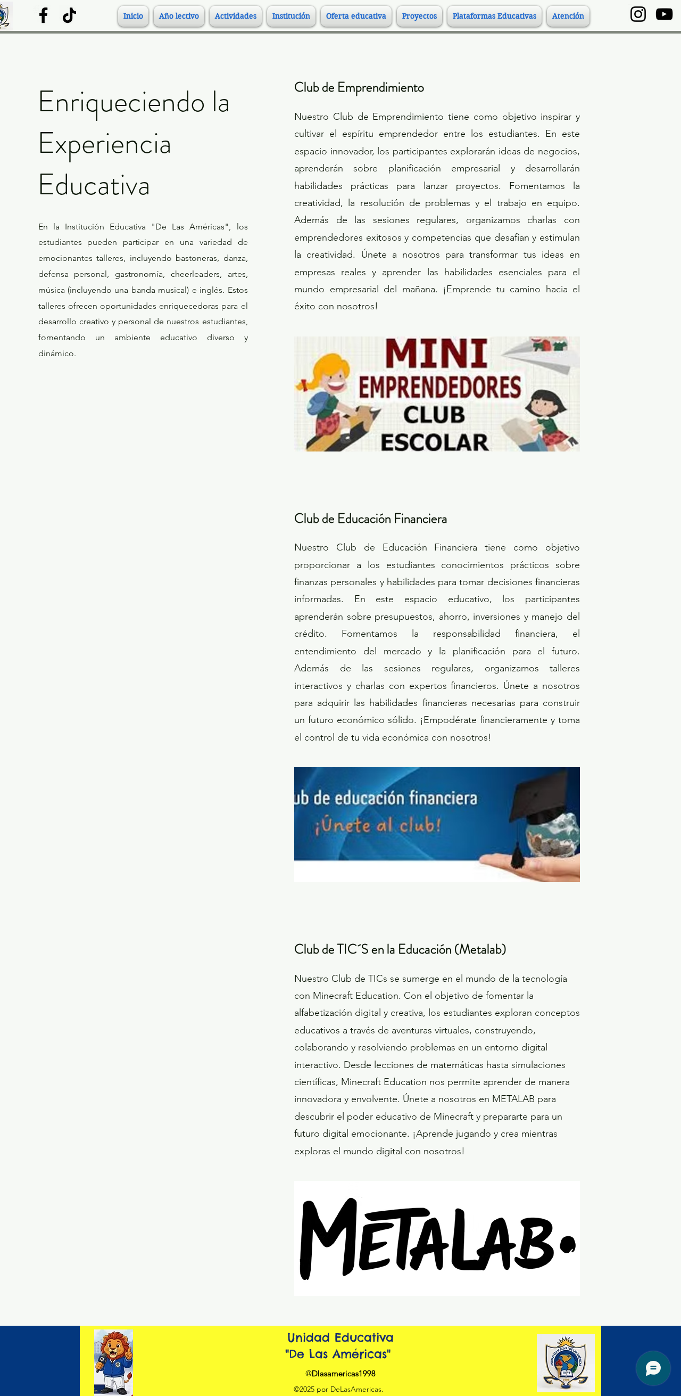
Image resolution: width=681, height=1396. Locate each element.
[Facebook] (43, 15)
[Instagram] (638, 14)
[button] (179, 16)
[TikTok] (69, 15)
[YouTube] (664, 14)
